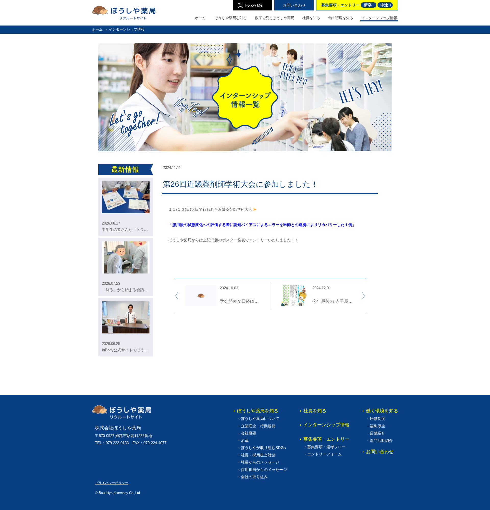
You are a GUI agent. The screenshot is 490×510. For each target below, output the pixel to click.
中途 (384, 5)
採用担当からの (264, 469)
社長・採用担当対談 (258, 455)
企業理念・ (258, 426)
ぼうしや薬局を (231, 18)
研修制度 (377, 418)
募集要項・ (326, 439)
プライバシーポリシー (111, 483)
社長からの (260, 462)
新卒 (368, 5)
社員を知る (311, 18)
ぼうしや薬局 (260, 418)
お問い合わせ (294, 5)
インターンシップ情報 (379, 18)
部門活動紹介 (381, 440)
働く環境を (340, 18)
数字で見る (274, 18)
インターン (326, 424)
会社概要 (248, 433)
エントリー (324, 454)
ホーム (200, 18)
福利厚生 (377, 426)
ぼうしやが (263, 447)
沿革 (245, 440)
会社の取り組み (254, 477)
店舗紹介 (377, 433)
